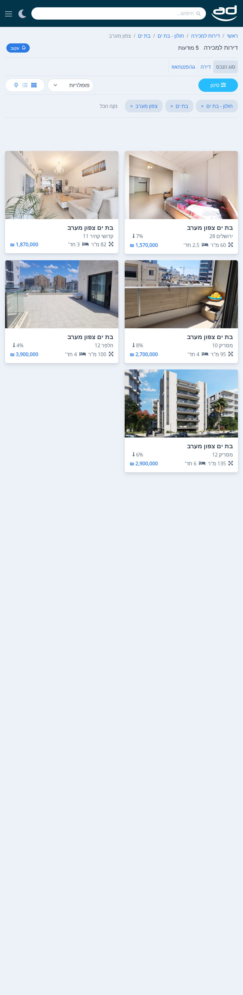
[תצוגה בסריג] (33, 85)
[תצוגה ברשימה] (25, 85)
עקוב (14, 48)
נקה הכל (108, 106)
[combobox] (118, 13)
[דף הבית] (224, 13)
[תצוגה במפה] (16, 85)
